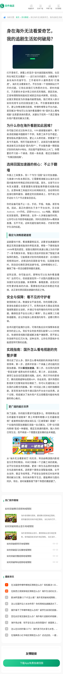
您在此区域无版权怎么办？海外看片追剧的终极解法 (34, 616)
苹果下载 (49, 8)
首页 (17, 17)
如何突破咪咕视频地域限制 (19, 562)
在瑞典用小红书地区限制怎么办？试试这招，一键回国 (34, 635)
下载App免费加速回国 (31, 663)
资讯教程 (58, 8)
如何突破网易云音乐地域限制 (19, 526)
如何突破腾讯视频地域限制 (18, 508)
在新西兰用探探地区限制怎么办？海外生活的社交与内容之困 (34, 591)
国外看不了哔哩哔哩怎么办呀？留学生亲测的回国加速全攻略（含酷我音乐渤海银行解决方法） (34, 610)
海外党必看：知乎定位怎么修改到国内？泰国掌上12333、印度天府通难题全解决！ (34, 622)
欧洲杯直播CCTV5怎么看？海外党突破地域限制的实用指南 (34, 597)
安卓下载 (40, 8)
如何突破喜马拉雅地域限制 (19, 550)
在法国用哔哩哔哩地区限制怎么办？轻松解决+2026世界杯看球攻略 (34, 585)
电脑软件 (31, 8)
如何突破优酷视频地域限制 (19, 556)
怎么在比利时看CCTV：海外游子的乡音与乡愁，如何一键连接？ (34, 629)
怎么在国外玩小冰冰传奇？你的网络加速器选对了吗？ (34, 603)
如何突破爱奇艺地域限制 (18, 543)
